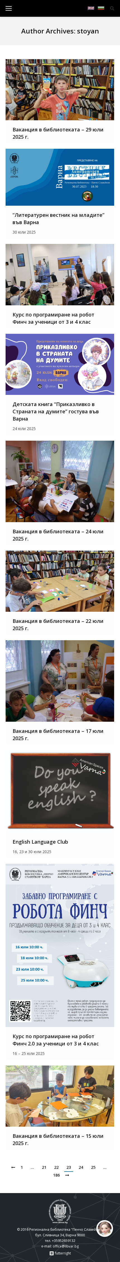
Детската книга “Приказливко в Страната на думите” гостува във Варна (56, 411)
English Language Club (40, 841)
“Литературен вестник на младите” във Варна (58, 218)
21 (44, 1167)
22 (56, 1167)
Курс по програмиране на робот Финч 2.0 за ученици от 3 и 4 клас (56, 1040)
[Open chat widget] (104, 1228)
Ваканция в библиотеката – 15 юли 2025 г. (58, 1139)
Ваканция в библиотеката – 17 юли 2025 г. (58, 735)
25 (93, 1167)
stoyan (88, 30)
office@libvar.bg (66, 1246)
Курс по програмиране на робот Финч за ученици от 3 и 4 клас (53, 318)
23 (68, 1167)
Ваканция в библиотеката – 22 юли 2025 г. (58, 625)
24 (81, 1167)
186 (56, 1175)
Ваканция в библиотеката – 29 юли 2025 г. (58, 133)
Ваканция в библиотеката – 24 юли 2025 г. (58, 535)
